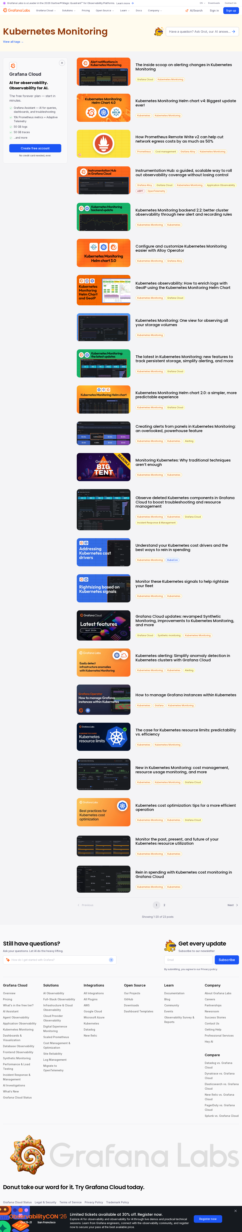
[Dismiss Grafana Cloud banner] (62, 63)
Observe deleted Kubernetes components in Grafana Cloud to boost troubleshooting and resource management (185, 502)
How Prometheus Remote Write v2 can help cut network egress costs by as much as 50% (179, 139)
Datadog (89, 1029)
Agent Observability (16, 1017)
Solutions (67, 10)
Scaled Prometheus (56, 1037)
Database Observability (18, 1046)
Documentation (174, 993)
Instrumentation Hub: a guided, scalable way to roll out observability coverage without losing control (184, 173)
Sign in (214, 10)
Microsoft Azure (94, 1017)
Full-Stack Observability (59, 999)
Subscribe (227, 960)
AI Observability (53, 993)
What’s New (11, 1091)
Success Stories (215, 1017)
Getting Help (213, 1029)
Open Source (103, 10)
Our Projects (132, 993)
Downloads (131, 1005)
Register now (208, 1218)
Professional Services (219, 1035)
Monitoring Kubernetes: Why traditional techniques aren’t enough (183, 462)
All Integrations (94, 993)
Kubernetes (91, 1023)
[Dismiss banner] (235, 1210)
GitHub (128, 999)
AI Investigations (14, 1085)
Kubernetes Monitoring (18, 1029)
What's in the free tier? (18, 1005)
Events (168, 1011)
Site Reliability (52, 1053)
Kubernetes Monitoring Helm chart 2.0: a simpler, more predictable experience (186, 395)
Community (171, 1005)
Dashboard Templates (138, 1011)
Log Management (55, 1059)
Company (153, 10)
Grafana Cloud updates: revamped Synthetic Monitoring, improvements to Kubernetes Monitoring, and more (185, 621)
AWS (87, 1005)
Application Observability (19, 1023)
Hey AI (209, 1041)
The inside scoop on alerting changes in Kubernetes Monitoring (184, 67)
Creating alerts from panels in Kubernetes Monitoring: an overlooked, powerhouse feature (186, 428)
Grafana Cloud (44, 10)
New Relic (90, 1035)
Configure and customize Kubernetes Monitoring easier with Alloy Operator (181, 248)
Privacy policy (209, 969)
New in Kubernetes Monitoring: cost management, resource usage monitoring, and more (182, 770)
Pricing (86, 10)
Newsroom (212, 1011)
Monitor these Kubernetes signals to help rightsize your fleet (182, 583)
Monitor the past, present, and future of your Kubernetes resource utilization (177, 841)
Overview (9, 993)
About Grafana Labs (218, 993)
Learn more (123, 3)
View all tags (13, 41)
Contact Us (212, 1023)
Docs (139, 10)
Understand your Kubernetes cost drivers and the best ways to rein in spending (182, 547)
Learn (123, 10)
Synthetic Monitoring (17, 1058)
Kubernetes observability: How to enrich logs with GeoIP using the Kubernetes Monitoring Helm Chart (183, 285)
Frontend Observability (18, 1052)
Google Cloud (93, 1011)
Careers (210, 999)
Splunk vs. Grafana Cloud (222, 1115)
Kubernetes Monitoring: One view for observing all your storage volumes (182, 322)
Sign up (231, 10)
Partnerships (213, 1005)
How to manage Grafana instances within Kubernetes (186, 695)
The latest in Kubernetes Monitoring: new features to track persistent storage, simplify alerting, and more (184, 359)
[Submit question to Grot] (233, 31)
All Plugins (91, 999)
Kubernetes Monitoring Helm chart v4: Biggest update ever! (186, 103)
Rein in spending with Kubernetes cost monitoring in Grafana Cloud (184, 874)
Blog (167, 999)
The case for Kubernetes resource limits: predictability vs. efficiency (186, 732)
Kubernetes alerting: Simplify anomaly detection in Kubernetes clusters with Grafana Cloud (183, 658)
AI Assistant (11, 1011)
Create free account (35, 148)
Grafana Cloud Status (17, 1097)
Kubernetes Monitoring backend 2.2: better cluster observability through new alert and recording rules (184, 212)
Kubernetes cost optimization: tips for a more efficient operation (186, 807)
